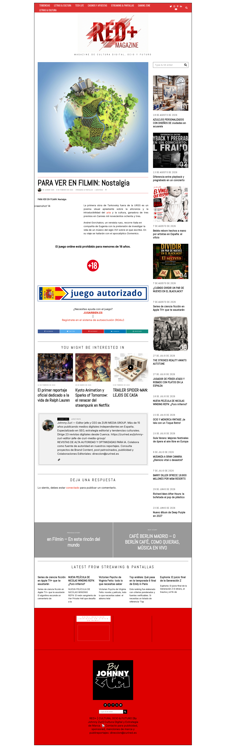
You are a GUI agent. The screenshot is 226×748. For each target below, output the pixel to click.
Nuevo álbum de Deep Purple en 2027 (169, 513)
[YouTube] (176, 9)
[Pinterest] (177, 6)
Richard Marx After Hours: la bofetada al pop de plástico (169, 495)
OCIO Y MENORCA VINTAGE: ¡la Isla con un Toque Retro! (169, 421)
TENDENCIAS (44, 5)
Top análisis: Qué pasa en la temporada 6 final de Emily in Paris (142, 580)
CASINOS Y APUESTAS (97, 5)
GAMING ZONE (144, 5)
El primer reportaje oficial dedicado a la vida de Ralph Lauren (54, 395)
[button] (185, 65)
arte (108, 212)
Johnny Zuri (49, 190)
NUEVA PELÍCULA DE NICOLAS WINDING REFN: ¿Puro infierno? (170, 402)
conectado (72, 487)
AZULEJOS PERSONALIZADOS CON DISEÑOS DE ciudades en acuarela (169, 123)
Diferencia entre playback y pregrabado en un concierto (169, 178)
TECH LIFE (79, 5)
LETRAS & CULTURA (62, 5)
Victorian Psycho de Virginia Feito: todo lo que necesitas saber (111, 580)
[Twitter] (170, 6)
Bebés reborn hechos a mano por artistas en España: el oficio (169, 234)
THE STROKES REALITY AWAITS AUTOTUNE (169, 361)
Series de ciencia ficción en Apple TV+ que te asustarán (169, 308)
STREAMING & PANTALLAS (122, 5)
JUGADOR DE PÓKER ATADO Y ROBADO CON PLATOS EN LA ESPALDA (169, 382)
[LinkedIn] (180, 6)
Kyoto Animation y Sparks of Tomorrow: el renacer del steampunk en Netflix (92, 397)
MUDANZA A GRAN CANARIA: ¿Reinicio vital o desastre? (168, 458)
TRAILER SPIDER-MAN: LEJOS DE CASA (130, 392)
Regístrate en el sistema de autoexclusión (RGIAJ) (93, 320)
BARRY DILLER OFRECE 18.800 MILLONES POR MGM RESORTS (170, 476)
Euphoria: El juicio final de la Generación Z (173, 578)
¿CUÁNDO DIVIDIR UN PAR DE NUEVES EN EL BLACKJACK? (168, 289)
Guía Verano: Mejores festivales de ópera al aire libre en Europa (170, 439)
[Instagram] (174, 6)
